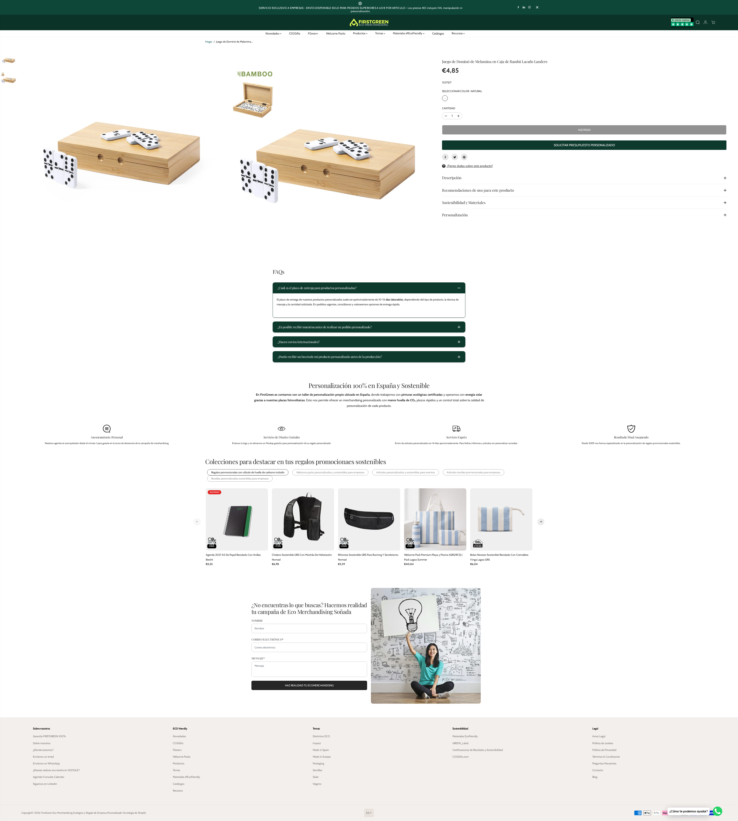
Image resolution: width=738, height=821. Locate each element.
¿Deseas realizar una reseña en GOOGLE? (56, 770)
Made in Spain (321, 750)
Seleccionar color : (462, 91)
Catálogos (438, 33)
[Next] (541, 521)
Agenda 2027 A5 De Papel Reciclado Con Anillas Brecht (233, 557)
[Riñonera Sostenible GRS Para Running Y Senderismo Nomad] (369, 519)
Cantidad (448, 108)
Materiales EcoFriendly (465, 736)
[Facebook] (518, 7)
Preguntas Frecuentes (604, 763)
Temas (379, 33)
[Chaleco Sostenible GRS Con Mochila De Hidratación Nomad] (303, 519)
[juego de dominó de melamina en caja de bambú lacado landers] (121, 154)
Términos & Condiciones (606, 756)
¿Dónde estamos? (43, 750)
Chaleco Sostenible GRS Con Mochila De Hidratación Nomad (302, 557)
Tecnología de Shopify (134, 812)
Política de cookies (602, 743)
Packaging (318, 763)
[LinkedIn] (524, 7)
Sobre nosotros (41, 743)
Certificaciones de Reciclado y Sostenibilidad (477, 750)
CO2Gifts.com (460, 756)
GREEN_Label (460, 743)
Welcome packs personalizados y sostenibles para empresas (330, 472)
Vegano (317, 784)
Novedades (273, 33)
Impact (317, 743)
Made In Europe (322, 756)
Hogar (208, 41)
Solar (316, 777)
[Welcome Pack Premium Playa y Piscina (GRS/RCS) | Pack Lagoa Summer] (435, 519)
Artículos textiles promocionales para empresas (473, 472)
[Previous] (197, 521)
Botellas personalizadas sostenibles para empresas (240, 478)
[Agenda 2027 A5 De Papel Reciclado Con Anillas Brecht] (237, 519)
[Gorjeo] (454, 157)
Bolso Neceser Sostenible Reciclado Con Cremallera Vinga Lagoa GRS (499, 557)
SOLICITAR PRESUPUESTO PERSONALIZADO (584, 145)
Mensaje (258, 658)
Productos (359, 33)
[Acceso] (705, 22)
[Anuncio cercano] (537, 7)
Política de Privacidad (604, 750)
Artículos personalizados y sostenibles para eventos (405, 472)
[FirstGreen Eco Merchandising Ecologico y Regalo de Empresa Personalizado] (369, 22)
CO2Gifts (294, 33)
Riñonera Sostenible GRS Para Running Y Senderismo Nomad (368, 557)
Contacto (597, 770)
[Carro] (713, 22)
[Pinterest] (464, 157)
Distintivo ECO (321, 736)
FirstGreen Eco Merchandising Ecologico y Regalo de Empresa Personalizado (81, 812)
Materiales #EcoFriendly (408, 33)
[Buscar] (697, 22)
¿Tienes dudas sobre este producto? (470, 166)
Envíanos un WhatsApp (46, 763)
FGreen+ (313, 33)
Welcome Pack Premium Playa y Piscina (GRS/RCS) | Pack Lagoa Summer (433, 557)
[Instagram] (529, 7)
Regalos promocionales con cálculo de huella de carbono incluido (247, 472)
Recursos (457, 33)
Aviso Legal (598, 736)
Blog (594, 777)
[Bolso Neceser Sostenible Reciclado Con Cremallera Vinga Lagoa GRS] (501, 519)
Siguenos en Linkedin (45, 784)
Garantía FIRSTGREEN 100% (49, 736)
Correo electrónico (267, 639)
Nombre (257, 620)
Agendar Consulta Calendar (48, 777)
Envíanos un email (43, 756)
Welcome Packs (335, 33)
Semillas (317, 770)
